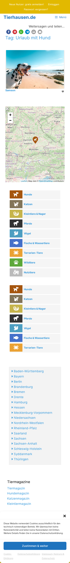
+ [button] (10, 115)
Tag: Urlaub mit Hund (28, 37)
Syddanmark (22, 454)
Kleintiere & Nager (35, 213)
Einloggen (53, 4)
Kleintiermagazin (19, 504)
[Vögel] (16, 233)
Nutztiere (29, 272)
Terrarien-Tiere (33, 252)
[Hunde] (16, 194)
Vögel (27, 233)
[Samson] (35, 139)
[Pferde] (16, 223)
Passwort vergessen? (36, 9)
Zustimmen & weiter (35, 546)
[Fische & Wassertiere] (16, 243)
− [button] (10, 120)
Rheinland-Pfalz (25, 428)
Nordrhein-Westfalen (28, 423)
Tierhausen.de (20, 17)
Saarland (20, 433)
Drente (18, 397)
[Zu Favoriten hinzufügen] (63, 91)
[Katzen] (16, 204)
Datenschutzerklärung (29, 554)
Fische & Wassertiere (37, 243)
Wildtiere (29, 262)
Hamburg (20, 402)
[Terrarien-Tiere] (16, 253)
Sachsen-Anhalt (25, 443)
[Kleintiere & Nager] (16, 214)
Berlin (17, 381)
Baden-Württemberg (28, 371)
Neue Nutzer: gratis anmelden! (26, 4)
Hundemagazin (18, 493)
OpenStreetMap (46, 180)
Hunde (28, 194)
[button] (64, 516)
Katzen (28, 204)
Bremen (19, 392)
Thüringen (20, 459)
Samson (10, 90)
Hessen (19, 407)
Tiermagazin (16, 488)
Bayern (18, 376)
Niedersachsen (24, 418)
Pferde (28, 223)
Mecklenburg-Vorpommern (32, 412)
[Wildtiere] (16, 262)
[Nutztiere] (16, 272)
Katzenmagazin (18, 498)
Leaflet (24, 180)
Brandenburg (23, 387)
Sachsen (19, 438)
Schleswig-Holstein (27, 449)
